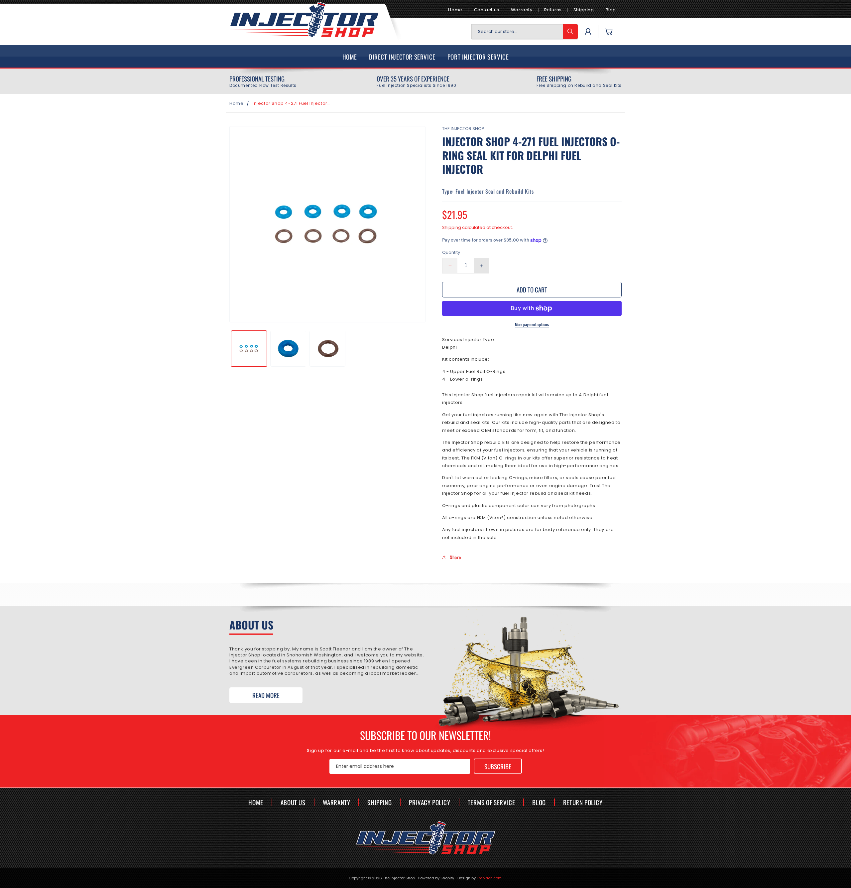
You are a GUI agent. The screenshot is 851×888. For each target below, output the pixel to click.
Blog (611, 10)
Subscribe (497, 766)
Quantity (451, 253)
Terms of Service (491, 802)
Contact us (486, 10)
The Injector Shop (399, 878)
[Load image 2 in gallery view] (288, 349)
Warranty (522, 10)
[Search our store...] (570, 31)
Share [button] (455, 557)
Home (455, 10)
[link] (263, 82)
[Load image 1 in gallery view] (249, 349)
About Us (293, 802)
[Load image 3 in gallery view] (327, 349)
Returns (553, 10)
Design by (479, 878)
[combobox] (524, 31)
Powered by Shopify (436, 878)
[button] (608, 32)
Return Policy (583, 802)
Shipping (583, 10)
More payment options (532, 324)
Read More (266, 695)
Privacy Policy (429, 802)
